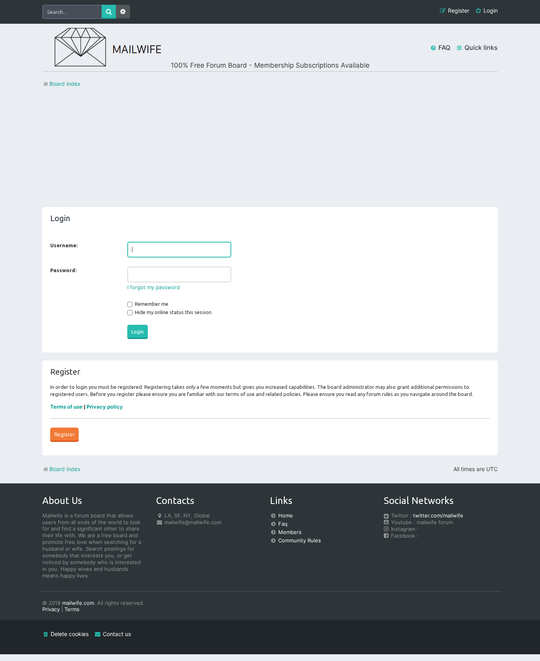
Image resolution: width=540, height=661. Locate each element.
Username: (63, 245)
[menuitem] (486, 11)
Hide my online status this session (172, 312)
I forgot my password (153, 287)
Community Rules (299, 540)
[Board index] (101, 48)
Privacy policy (105, 406)
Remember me (151, 304)
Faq (282, 524)
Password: (63, 270)
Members (290, 532)
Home (285, 515)
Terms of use (66, 406)
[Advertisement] (270, 151)
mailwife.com (78, 603)
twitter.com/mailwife (438, 515)
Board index (65, 469)
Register (64, 434)
